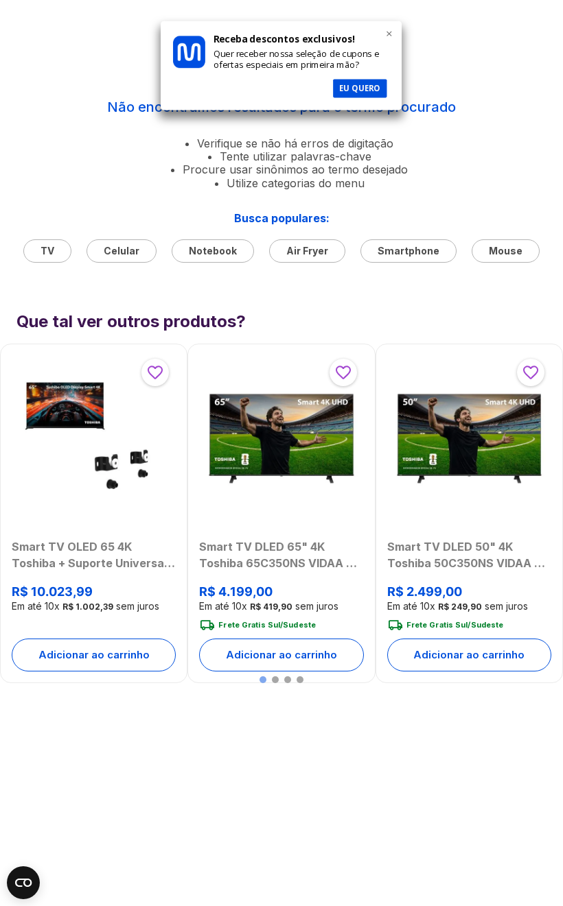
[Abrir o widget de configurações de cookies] (23, 882)
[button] (263, 679)
